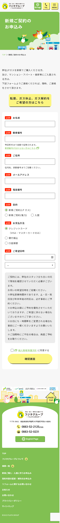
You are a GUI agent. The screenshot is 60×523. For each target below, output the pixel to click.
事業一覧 (6, 466)
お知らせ (6, 489)
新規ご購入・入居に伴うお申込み (16, 473)
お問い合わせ (8, 495)
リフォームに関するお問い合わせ (16, 484)
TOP (4, 453)
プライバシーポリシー (12, 500)
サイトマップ (8, 506)
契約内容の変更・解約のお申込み (16, 478)
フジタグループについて (12, 458)
